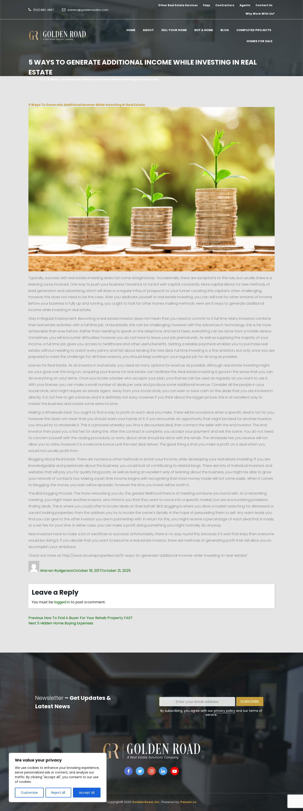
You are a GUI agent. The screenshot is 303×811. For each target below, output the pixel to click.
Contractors (224, 5)
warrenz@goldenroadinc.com (87, 10)
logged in (62, 602)
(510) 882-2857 (43, 10)
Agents (245, 5)
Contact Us (264, 5)
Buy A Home (203, 30)
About (148, 30)
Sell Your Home (174, 30)
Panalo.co (188, 802)
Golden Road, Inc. (146, 802)
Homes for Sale (259, 41)
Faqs (206, 5)
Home (130, 30)
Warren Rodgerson (56, 570)
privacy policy (224, 710)
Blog (224, 30)
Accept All (86, 792)
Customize (29, 792)
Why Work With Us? (260, 14)
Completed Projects (253, 30)
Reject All (58, 792)
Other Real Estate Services (178, 5)
